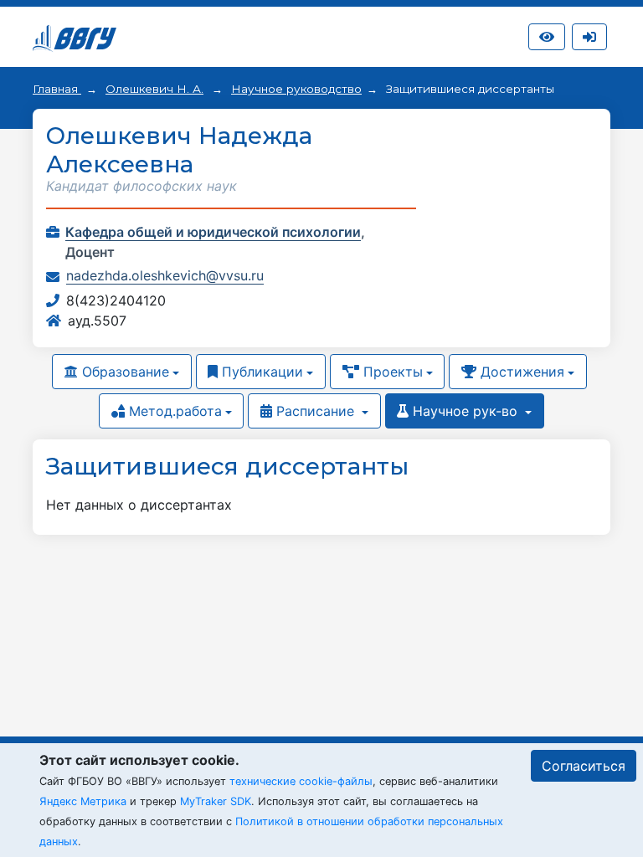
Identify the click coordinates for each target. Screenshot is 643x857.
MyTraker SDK (215, 801)
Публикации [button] (260, 371)
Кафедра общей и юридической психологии (213, 231)
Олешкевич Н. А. (154, 88)
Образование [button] (123, 371)
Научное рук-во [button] (465, 411)
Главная (57, 88)
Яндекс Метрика (82, 801)
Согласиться (583, 765)
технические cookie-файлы (301, 781)
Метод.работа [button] (173, 411)
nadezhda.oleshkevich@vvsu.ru (165, 275)
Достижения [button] (520, 371)
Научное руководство (296, 88)
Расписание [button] (315, 411)
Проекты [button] (391, 371)
